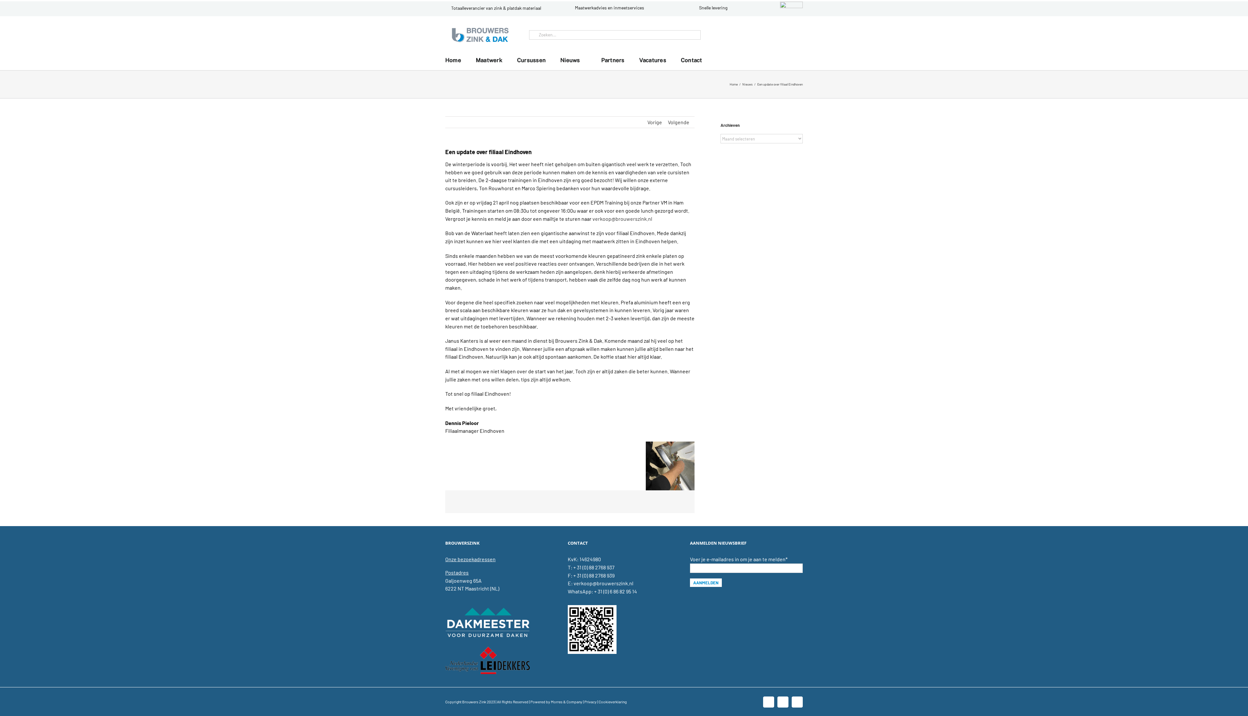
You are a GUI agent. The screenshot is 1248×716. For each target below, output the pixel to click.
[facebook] (775, 34)
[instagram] (796, 34)
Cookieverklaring (613, 701)
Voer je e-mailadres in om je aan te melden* (738, 559)
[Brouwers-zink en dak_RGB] (480, 28)
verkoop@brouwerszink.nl (622, 219)
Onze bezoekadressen (470, 559)
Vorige (654, 122)
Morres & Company (566, 701)
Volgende (678, 122)
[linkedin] (786, 34)
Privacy (590, 701)
